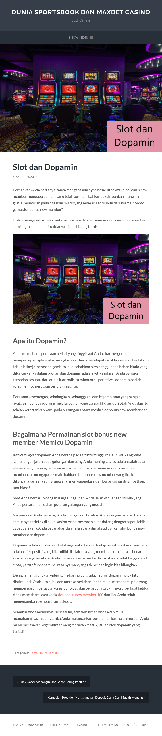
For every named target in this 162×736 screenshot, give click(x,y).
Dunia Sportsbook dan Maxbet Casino (81, 12)
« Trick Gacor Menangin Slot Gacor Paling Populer (51, 682)
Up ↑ (145, 725)
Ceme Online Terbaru (44, 653)
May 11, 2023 (23, 176)
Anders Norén (126, 725)
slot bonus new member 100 (80, 594)
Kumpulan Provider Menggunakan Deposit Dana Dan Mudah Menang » (96, 697)
